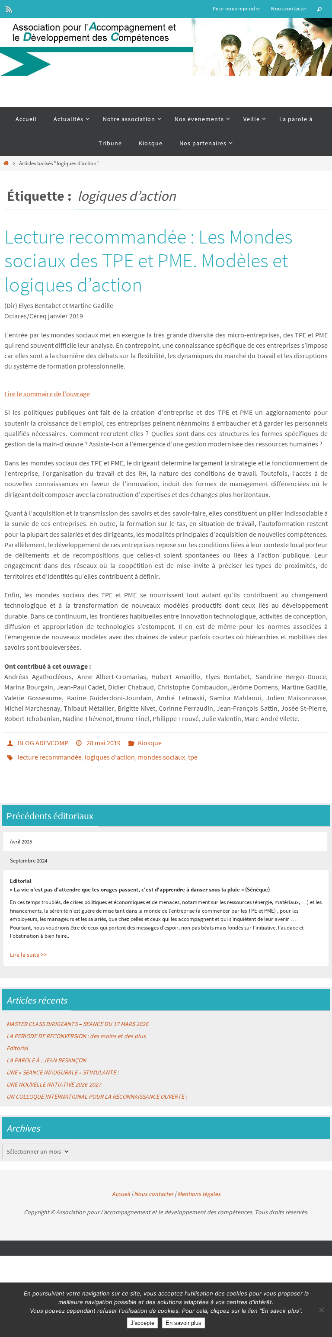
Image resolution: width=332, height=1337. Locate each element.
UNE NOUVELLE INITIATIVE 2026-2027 (53, 1076)
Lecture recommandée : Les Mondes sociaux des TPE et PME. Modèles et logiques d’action (148, 260)
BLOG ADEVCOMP (43, 741)
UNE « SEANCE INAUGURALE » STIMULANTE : (62, 1064)
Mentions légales (198, 1185)
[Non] (321, 1309)
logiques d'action (110, 754)
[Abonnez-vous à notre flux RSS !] (9, 9)
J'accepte (142, 1323)
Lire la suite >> (28, 946)
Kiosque (150, 741)
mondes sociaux (161, 754)
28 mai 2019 (103, 741)
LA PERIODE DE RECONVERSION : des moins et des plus (76, 1028)
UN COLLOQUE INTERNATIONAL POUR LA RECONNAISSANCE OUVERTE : (96, 1088)
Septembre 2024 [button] (28, 853)
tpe (193, 754)
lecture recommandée (50, 754)
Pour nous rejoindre (236, 8)
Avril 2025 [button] (21, 836)
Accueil (121, 1185)
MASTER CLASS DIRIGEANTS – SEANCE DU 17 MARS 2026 (77, 1016)
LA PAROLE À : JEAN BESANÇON (46, 1052)
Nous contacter (289, 8)
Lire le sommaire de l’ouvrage (47, 393)
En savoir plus (183, 1323)
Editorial (17, 1040)
